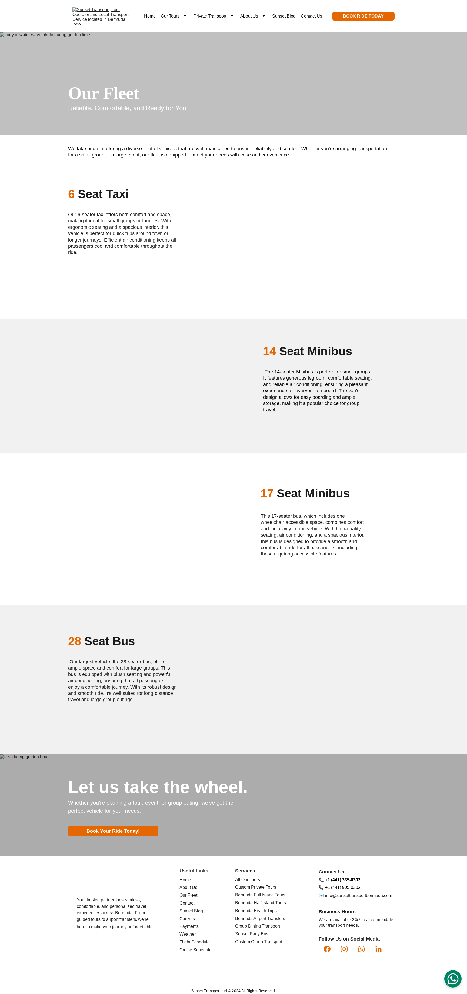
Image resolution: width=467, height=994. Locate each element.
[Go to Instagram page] (344, 949)
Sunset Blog (284, 16)
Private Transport (210, 16)
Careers (187, 918)
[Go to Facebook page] (327, 949)
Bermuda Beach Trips (256, 910)
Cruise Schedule (195, 950)
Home (150, 16)
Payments (189, 926)
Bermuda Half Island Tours (260, 903)
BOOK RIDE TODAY (363, 16)
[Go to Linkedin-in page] (378, 949)
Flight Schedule (194, 942)
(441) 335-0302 (346, 880)
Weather (187, 934)
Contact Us (311, 16)
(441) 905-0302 (346, 887)
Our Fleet (188, 895)
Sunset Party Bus (251, 934)
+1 (328, 880)
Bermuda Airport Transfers (260, 918)
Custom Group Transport (258, 941)
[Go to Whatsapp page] (361, 949)
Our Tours (170, 16)
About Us (249, 16)
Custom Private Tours (255, 887)
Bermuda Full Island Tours (260, 895)
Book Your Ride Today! (113, 831)
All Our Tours (247, 879)
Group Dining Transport (257, 926)
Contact (186, 903)
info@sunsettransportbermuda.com (358, 895)
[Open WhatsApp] (453, 979)
